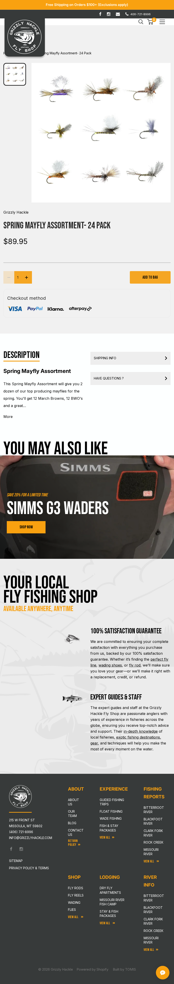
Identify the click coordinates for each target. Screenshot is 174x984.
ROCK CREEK (153, 931)
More (8, 416)
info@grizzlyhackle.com (30, 838)
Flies (72, 910)
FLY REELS (76, 895)
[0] (150, 22)
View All (73, 917)
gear (94, 743)
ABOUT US (73, 802)
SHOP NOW (26, 527)
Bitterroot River (154, 810)
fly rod (134, 665)
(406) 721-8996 (21, 832)
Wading (74, 902)
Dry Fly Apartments (110, 890)
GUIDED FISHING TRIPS (112, 802)
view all (105, 837)
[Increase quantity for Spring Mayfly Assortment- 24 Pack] (26, 277)
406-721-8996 (140, 14)
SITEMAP (16, 861)
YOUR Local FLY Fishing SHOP (50, 590)
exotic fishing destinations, (138, 737)
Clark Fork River (153, 833)
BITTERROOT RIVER (154, 898)
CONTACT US (76, 832)
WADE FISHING (111, 818)
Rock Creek (153, 842)
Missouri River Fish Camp (112, 902)
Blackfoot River (153, 821)
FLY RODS (75, 888)
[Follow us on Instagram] (109, 14)
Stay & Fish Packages (109, 913)
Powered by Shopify (92, 969)
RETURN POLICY (72, 843)
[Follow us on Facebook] (100, 14)
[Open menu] (162, 22)
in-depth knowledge (141, 731)
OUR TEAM (72, 813)
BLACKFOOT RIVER (153, 910)
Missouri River (151, 852)
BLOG (72, 823)
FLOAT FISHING (111, 811)
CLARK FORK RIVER (153, 921)
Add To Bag (150, 277)
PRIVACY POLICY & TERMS (29, 868)
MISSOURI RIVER (151, 940)
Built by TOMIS (124, 969)
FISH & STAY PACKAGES (109, 828)
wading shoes (110, 665)
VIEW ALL (105, 923)
